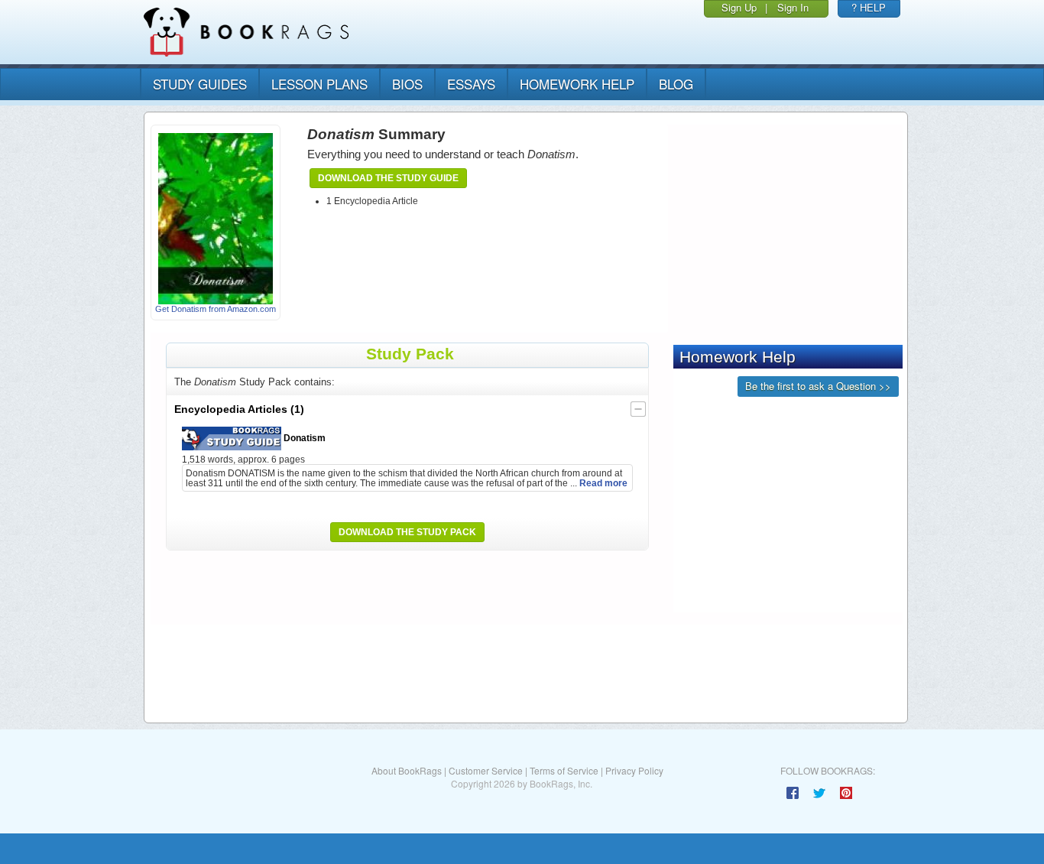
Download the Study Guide (388, 178)
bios (407, 83)
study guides (200, 83)
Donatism (303, 438)
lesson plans (319, 83)
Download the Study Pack (407, 532)
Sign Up (739, 7)
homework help (577, 83)
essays (471, 83)
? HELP (868, 7)
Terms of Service (564, 770)
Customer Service (486, 770)
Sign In (793, 7)
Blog (676, 83)
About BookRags (406, 770)
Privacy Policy (634, 770)
